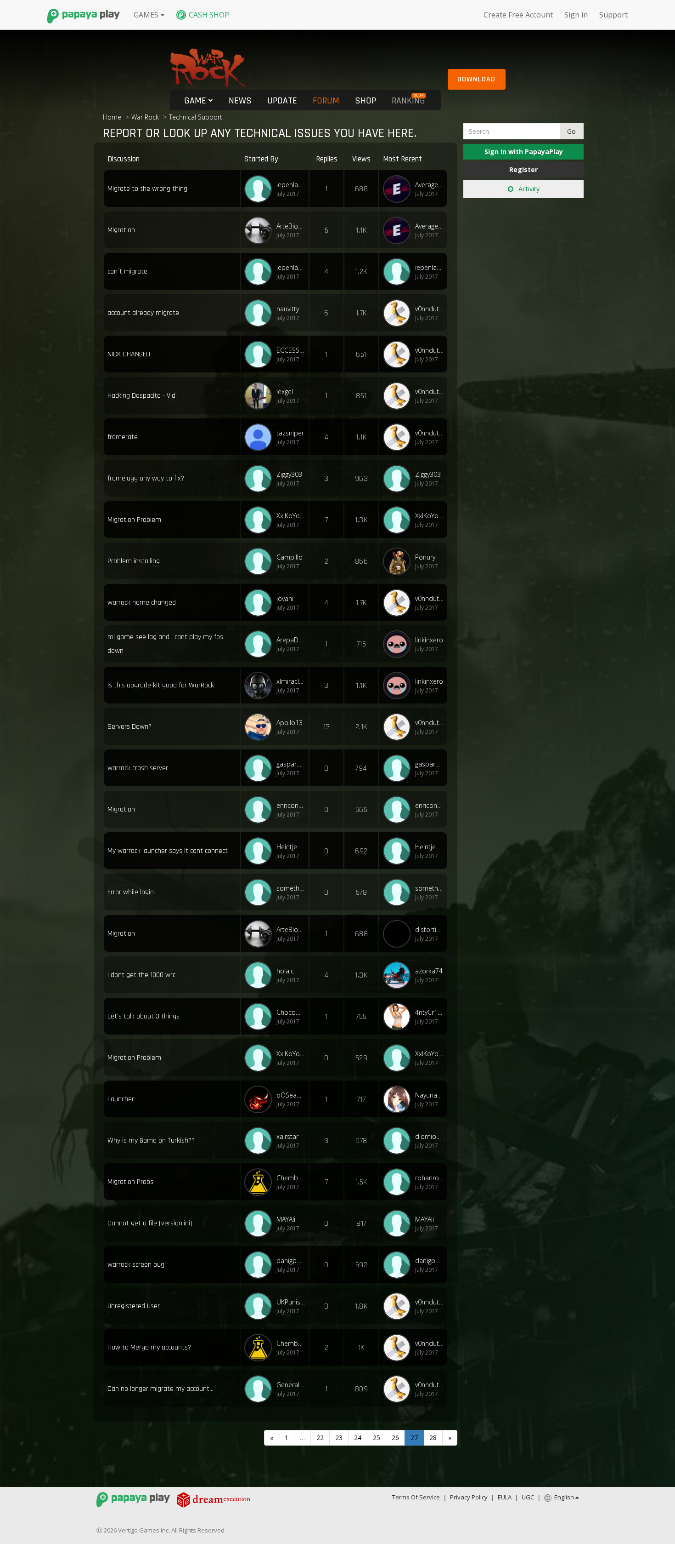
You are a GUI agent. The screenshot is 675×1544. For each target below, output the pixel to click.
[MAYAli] (260, 1223)
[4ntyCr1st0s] (399, 1016)
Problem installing (133, 561)
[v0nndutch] (399, 313)
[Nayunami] (399, 1099)
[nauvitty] (260, 313)
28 (433, 1437)
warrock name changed (141, 602)
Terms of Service (416, 1497)
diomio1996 (429, 1136)
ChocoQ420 (290, 1012)
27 (414, 1437)
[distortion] (399, 934)
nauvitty (287, 308)
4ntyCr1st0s (429, 1012)
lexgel (284, 391)
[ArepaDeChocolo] (260, 644)
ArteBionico (290, 226)
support (613, 15)
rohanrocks (429, 1177)
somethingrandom (290, 888)
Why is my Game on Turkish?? (151, 1140)
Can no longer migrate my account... (160, 1389)
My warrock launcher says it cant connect (167, 851)
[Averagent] (399, 189)
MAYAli (285, 1219)
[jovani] (260, 603)
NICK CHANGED (128, 354)
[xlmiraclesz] (260, 685)
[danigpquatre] (260, 1265)
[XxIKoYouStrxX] (260, 520)
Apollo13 (289, 722)
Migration (121, 230)
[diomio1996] (399, 1141)
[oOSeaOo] (260, 1099)
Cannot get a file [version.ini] (149, 1223)
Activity (528, 188)
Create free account (518, 15)
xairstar (287, 1136)
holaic (285, 970)
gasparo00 (290, 764)
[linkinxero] (399, 644)
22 (320, 1437)
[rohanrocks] (399, 1182)
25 (376, 1437)
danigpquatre (290, 1260)
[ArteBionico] (260, 230)
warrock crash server (137, 768)
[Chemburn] (260, 1182)
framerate (122, 437)
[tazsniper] (260, 437)
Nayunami (429, 1095)
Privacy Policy (469, 1497)
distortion (429, 929)
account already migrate (143, 313)
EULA (505, 1497)
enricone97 (290, 805)
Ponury (425, 557)
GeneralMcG (290, 1384)
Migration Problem (134, 520)
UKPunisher (290, 1302)
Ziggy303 (289, 474)
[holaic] (260, 975)
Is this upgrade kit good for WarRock (160, 685)
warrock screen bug (135, 1265)
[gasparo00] (260, 768)
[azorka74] (399, 975)
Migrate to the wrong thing (147, 189)
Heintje (286, 846)
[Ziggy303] (260, 478)
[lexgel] (260, 396)
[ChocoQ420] (260, 1016)
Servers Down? (129, 727)
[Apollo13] (260, 727)
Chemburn (290, 1177)
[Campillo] (260, 561)
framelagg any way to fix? (145, 478)
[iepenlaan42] (260, 189)
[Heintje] (260, 851)
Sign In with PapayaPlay (523, 151)
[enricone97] (260, 809)
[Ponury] (399, 561)
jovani (284, 598)
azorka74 (429, 970)
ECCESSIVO (290, 350)
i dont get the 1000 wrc (141, 975)
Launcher (120, 1099)
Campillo (289, 557)
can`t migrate (127, 271)
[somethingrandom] (260, 892)
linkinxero (429, 639)
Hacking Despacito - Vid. (142, 395)
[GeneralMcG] (260, 1389)
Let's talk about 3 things (143, 1016)
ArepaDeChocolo (290, 639)
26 (395, 1437)
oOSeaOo (290, 1095)
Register (523, 169)
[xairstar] (260, 1141)
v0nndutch (429, 308)
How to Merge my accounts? (149, 1347)
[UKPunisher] (260, 1306)
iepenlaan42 (290, 184)
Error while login (130, 892)
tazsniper (290, 433)
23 (339, 1437)
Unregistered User (133, 1306)
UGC (528, 1497)
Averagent (429, 184)
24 (357, 1437)
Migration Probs (130, 1182)
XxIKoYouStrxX (290, 515)
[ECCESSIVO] (260, 354)
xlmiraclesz (290, 681)
